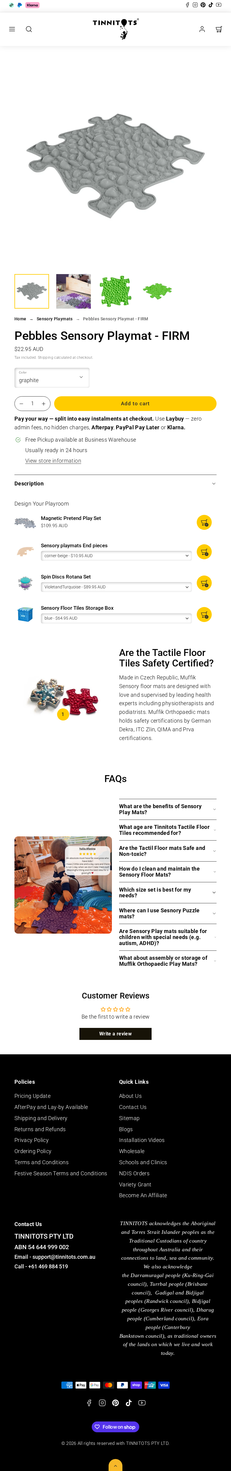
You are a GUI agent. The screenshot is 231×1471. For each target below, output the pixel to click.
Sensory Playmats (55, 318)
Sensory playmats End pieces (74, 545)
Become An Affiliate (143, 1195)
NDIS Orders (134, 1173)
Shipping (45, 357)
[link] (202, 29)
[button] (12, 29)
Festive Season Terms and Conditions (60, 1173)
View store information (53, 461)
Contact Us (133, 1107)
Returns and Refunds (40, 1129)
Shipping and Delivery (41, 1118)
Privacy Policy (31, 1140)
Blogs (126, 1129)
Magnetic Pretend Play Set (71, 518)
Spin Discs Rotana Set (66, 577)
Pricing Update (32, 1096)
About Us (130, 1096)
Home (20, 318)
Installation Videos (142, 1140)
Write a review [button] (115, 1034)
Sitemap (129, 1118)
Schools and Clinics (143, 1162)
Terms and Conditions (41, 1162)
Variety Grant (135, 1184)
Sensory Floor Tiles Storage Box (77, 608)
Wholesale (131, 1151)
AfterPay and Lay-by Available (51, 1107)
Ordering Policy (32, 1151)
